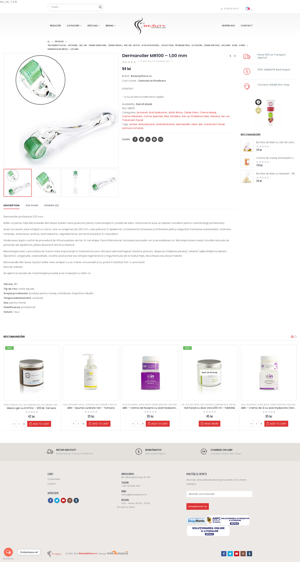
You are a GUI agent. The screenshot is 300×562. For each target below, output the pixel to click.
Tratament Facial (132, 120)
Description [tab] (11, 205)
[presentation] (4, 110)
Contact (246, 25)
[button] (292, 337)
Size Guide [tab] (32, 205)
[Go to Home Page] (49, 41)
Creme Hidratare (132, 116)
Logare (52, 483)
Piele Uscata (115, 404)
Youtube (63, 500)
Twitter (141, 139)
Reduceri (55, 25)
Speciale (92, 25)
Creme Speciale (153, 116)
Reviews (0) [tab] (51, 205)
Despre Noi (228, 25)
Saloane (215, 116)
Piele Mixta (173, 404)
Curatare (89, 404)
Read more (211, 423)
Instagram (69, 500)
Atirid (172, 112)
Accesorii (142, 112)
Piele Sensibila (102, 404)
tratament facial (214, 124)
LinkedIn (148, 139)
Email (160, 139)
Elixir (166, 116)
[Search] (100, 7)
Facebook (135, 139)
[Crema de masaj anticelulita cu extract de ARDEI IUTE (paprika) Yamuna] (247, 161)
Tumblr (76, 500)
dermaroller (183, 124)
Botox (179, 112)
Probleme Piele (200, 116)
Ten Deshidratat (236, 404)
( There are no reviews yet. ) (155, 61)
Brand (109, 25)
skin (200, 124)
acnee (133, 124)
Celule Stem (191, 112)
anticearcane (146, 124)
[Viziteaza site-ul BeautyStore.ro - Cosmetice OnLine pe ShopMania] (196, 520)
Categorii (73, 25)
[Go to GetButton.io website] (8, 559)
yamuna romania (132, 128)
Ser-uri (225, 116)
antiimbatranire (165, 124)
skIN (65, 404)
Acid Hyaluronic (158, 112)
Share (126, 139)
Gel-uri (186, 116)
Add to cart (41, 423)
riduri (194, 124)
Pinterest (154, 139)
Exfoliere (175, 116)
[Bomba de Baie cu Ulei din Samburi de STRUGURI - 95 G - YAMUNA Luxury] (247, 145)
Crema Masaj (208, 112)
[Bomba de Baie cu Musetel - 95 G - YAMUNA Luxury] (247, 176)
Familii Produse (11, 405)
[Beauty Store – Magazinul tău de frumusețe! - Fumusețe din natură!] (150, 25)
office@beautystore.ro (134, 494)
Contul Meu (54, 479)
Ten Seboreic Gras (50, 405)
